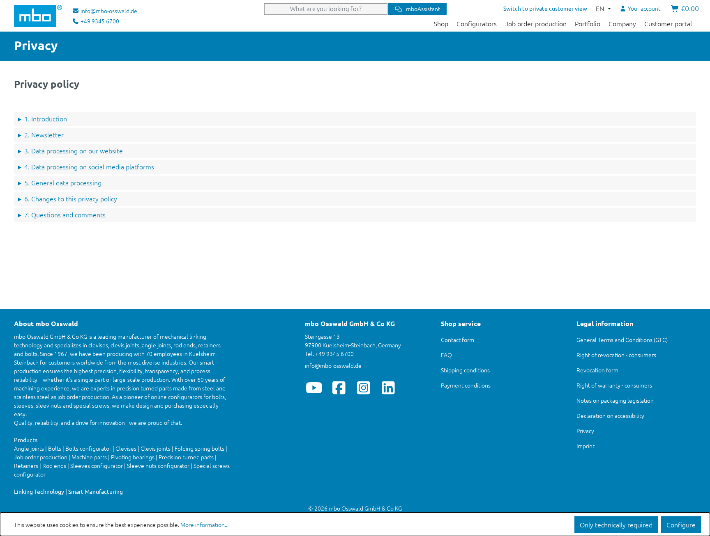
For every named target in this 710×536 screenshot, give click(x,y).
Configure (681, 524)
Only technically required (616, 524)
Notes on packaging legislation (615, 400)
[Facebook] (339, 387)
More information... (204, 524)
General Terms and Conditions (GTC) (622, 339)
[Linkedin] (388, 387)
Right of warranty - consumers (614, 385)
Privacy (585, 431)
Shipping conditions (465, 370)
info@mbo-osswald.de (333, 365)
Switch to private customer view (545, 8)
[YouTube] (314, 387)
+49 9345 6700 (99, 21)
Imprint (585, 446)
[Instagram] (363, 387)
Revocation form (597, 370)
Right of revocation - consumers (616, 355)
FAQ (446, 355)
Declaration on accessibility (610, 415)
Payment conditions (466, 385)
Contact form (457, 339)
